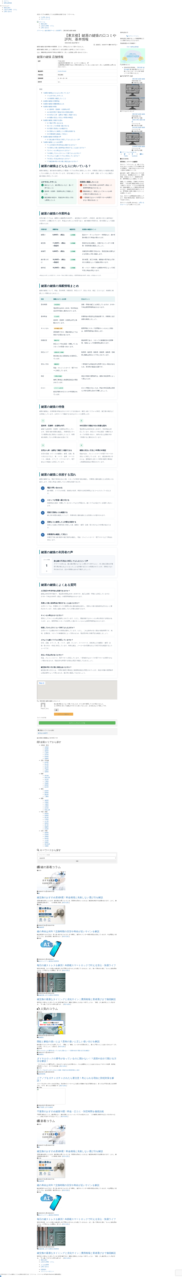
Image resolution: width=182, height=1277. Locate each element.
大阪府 (47, 804)
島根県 (47, 815)
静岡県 (47, 793)
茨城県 (47, 783)
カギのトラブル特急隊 (138, 98)
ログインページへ (133, 36)
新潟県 (47, 762)
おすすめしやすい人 (55, 95)
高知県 (47, 829)
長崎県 (47, 836)
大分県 (47, 840)
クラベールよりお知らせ (128, 152)
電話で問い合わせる (55, 123)
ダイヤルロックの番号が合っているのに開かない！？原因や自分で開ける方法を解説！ (76, 1059)
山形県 (47, 753)
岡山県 (47, 817)
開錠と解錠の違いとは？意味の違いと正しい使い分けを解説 (68, 1041)
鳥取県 (47, 814)
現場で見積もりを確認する (57, 128)
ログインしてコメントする (77, 723)
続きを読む (66, 902)
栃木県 (47, 787)
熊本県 (47, 838)
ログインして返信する (63, 714)
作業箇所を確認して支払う (57, 134)
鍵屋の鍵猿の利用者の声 (52, 137)
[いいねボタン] (56, 710)
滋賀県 (47, 800)
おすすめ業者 (49, 995)
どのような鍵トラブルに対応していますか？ (63, 156)
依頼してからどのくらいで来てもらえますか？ (64, 153)
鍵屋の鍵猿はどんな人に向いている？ (56, 93)
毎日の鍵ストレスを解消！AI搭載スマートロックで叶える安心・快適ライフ (76, 965)
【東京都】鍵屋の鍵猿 (138, 79)
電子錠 (40, 733)
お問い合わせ (8, 11)
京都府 (47, 802)
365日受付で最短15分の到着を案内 (60, 112)
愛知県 (47, 794)
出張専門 (45, 733)
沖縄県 (47, 846)
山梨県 (47, 770)
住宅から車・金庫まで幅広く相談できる (62, 115)
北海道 (47, 747)
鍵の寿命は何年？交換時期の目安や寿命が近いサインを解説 (68, 931)
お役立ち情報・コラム (10, 9)
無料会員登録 (8, 3)
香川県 (47, 825)
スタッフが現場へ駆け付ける (58, 126)
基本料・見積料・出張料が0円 (58, 109)
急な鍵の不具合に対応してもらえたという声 (63, 139)
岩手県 (47, 755)
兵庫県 (47, 806)
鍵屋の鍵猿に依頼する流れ (53, 120)
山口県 (47, 821)
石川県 (47, 766)
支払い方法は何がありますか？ (59, 158)
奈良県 (47, 808)
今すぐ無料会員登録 (133, 47)
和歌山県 (47, 810)
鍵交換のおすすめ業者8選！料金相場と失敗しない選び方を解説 (70, 897)
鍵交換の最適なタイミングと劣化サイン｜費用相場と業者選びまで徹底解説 (76, 999)
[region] (77, 250)
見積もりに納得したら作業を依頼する (61, 131)
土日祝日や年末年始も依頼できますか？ (62, 145)
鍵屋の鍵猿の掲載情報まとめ (53, 104)
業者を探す (7, 8)
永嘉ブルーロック (137, 84)
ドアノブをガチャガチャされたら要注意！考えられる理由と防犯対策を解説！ (75, 1079)
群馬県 (47, 785)
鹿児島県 (47, 844)
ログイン (6, 1)
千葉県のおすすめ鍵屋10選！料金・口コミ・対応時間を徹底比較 (70, 1111)
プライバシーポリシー (47, 1271)
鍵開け (42, 1037)
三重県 (47, 796)
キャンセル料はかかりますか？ (59, 150)
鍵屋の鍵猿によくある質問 (53, 142)
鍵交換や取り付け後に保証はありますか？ (62, 161)
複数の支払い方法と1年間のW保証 (60, 117)
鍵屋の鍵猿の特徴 (49, 106)
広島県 (47, 819)
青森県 (47, 758)
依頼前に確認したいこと (56, 98)
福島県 (47, 751)
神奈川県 (47, 777)
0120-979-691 (62, 71)
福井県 (47, 768)
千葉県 (47, 781)
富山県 (47, 764)
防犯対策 (56, 961)
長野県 (47, 772)
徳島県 (47, 823)
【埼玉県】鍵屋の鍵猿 (138, 127)
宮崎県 (47, 842)
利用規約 (43, 1269)
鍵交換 (51, 961)
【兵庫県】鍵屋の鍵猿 (138, 146)
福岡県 (47, 833)
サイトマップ (46, 19)
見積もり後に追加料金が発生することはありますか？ (66, 148)
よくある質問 (45, 1265)
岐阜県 (47, 791)
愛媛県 (47, 827)
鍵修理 (42, 927)
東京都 (47, 775)
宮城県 (47, 749)
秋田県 (47, 756)
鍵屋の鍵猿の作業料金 (51, 101)
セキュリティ (44, 961)
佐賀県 (47, 834)
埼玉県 (47, 779)
